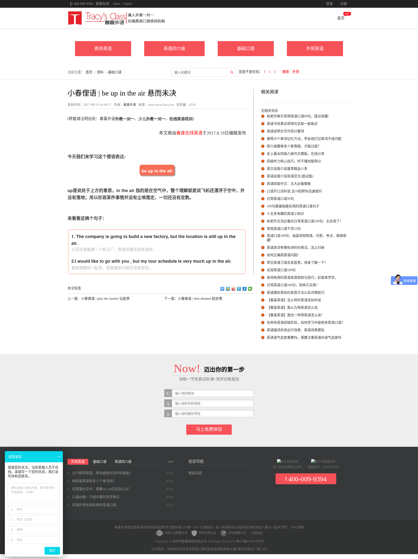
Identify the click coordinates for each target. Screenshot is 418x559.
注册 (343, 4)
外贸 (295, 72)
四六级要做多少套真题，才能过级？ (294, 146)
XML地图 (297, 527)
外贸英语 (315, 48)
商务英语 (103, 48)
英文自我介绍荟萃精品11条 (287, 169)
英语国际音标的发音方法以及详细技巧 (295, 292)
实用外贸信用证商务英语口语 (94, 505)
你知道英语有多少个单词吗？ (94, 481)
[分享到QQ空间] (228, 289)
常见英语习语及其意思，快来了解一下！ (297, 262)
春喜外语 (129, 104)
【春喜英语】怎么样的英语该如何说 (294, 300)
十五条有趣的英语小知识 (285, 214)
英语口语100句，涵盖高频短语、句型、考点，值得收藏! (306, 238)
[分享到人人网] (245, 289)
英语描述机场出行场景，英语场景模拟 (295, 330)
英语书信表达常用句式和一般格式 (292, 124)
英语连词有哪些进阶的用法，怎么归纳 (295, 247)
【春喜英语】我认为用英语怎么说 (292, 307)
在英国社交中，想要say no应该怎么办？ (102, 489)
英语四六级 (174, 48)
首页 (340, 18)
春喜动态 (195, 473)
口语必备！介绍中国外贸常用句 (95, 497)
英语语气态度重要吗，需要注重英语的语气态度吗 (304, 337)
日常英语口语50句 (280, 199)
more (171, 461)
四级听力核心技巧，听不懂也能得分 (294, 161)
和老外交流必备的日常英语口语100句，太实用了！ (305, 221)
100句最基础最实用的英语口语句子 (293, 206)
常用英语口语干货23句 (284, 229)
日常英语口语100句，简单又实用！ (293, 285)
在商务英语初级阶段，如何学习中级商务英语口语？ (306, 322)
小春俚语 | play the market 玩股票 (105, 298)
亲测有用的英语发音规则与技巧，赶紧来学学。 (302, 277)
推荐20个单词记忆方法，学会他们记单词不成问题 (304, 139)
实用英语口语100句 (281, 270)
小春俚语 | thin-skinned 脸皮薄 (200, 298)
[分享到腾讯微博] (239, 289)
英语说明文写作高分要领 (285, 131)
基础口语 (245, 48)
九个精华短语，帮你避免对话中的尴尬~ (102, 473)
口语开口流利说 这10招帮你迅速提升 (294, 191)
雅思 (285, 72)
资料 (100, 72)
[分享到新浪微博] (233, 289)
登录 (329, 4)
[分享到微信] (250, 289)
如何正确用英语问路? (283, 255)
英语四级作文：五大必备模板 (289, 184)
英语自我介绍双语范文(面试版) (290, 176)
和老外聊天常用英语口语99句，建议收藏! (298, 116)
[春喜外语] (116, 18)
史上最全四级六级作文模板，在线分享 (295, 154)
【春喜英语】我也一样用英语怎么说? (294, 315)
